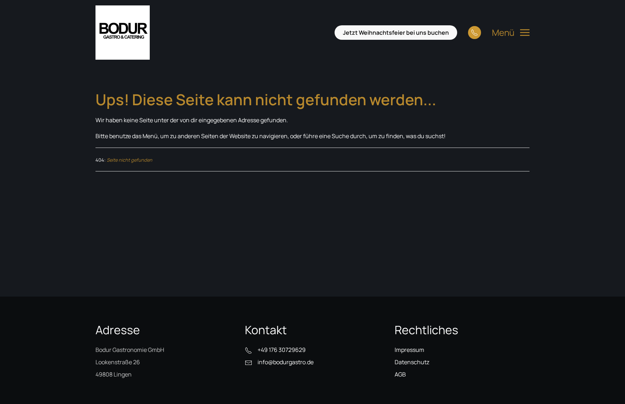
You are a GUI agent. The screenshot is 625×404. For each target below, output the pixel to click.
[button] (511, 32)
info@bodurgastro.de (286, 362)
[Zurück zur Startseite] (122, 32)
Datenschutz (412, 362)
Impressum (409, 350)
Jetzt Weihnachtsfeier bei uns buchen (396, 33)
